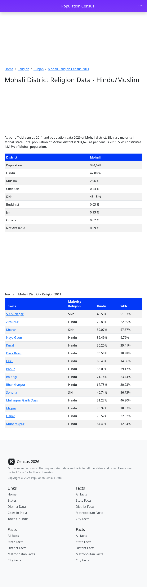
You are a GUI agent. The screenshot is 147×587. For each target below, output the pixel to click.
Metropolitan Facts (89, 513)
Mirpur (11, 408)
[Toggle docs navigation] (6, 6)
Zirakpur (12, 322)
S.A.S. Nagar (15, 314)
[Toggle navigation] (140, 6)
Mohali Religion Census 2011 (68, 69)
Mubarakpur (15, 424)
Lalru (9, 361)
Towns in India (18, 519)
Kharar (11, 330)
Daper (10, 416)
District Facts (85, 506)
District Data (17, 506)
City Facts (82, 519)
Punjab (38, 69)
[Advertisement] (73, 41)
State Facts (83, 500)
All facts (81, 494)
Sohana (11, 392)
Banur (10, 369)
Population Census (77, 6)
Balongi (11, 377)
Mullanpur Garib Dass (22, 400)
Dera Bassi (13, 353)
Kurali (10, 345)
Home (9, 69)
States (12, 500)
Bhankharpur (15, 385)
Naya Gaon (14, 337)
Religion (23, 69)
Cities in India (17, 513)
